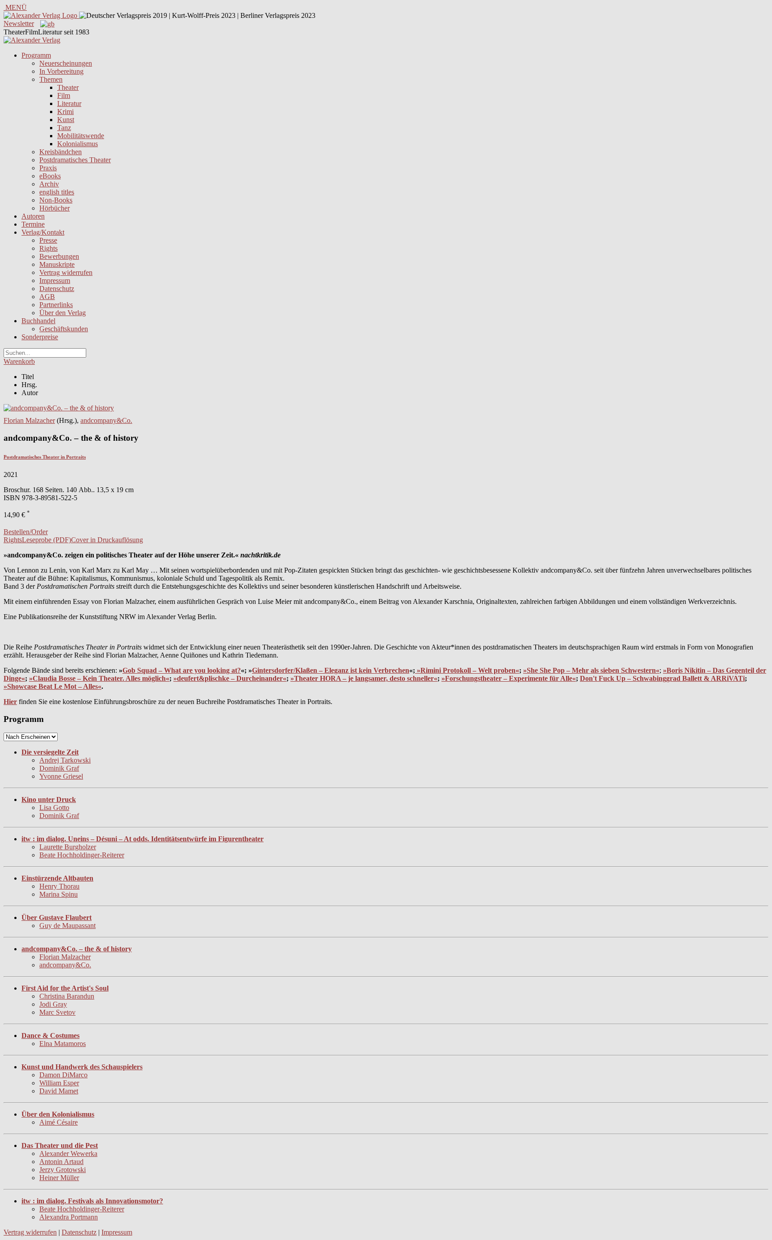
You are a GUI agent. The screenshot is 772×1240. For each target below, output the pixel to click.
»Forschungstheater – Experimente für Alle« (508, 678)
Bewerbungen (59, 256)
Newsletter (19, 23)
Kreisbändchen (60, 152)
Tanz (64, 127)
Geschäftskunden (63, 329)
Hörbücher (54, 208)
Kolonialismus (77, 144)
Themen (51, 79)
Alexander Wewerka (68, 1153)
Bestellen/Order (26, 532)
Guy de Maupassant (67, 925)
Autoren (33, 216)
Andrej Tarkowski (65, 760)
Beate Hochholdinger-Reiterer (81, 855)
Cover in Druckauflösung (107, 540)
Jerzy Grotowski (62, 1169)
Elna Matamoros (62, 1043)
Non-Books (55, 200)
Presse (48, 240)
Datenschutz (56, 288)
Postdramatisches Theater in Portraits (45, 457)
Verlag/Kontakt (42, 232)
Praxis (48, 168)
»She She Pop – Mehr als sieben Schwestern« (591, 670)
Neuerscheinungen (65, 63)
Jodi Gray (53, 1004)
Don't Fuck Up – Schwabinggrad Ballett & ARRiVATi (662, 678)
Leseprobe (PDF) (46, 540)
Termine (33, 224)
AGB (47, 296)
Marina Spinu (58, 894)
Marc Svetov (57, 1012)
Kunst (65, 119)
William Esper (59, 1083)
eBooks (50, 176)
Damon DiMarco (63, 1075)
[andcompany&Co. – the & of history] (59, 408)
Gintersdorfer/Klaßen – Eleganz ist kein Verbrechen (330, 670)
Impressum (54, 280)
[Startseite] (32, 40)
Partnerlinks (56, 304)
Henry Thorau (59, 886)
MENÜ (15, 7)
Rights (48, 248)
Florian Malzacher (29, 420)
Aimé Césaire (58, 1122)
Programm (36, 55)
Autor (29, 392)
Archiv (49, 184)
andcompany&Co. (106, 420)
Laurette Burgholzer (67, 847)
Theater (68, 87)
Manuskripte (57, 264)
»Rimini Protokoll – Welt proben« (468, 670)
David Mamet (58, 1091)
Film (63, 95)
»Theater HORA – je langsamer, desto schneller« (363, 678)
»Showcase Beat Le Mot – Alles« (52, 686)
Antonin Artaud (61, 1161)
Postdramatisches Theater (75, 160)
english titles (56, 192)
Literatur (69, 103)
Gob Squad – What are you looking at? (181, 670)
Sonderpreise (39, 337)
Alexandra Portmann (68, 1217)
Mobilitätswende (80, 135)
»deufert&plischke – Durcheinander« (229, 678)
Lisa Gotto (54, 807)
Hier (10, 701)
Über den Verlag (62, 312)
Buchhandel (38, 321)
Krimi (65, 111)
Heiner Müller (59, 1177)
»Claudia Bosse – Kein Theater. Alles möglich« (99, 678)
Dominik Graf (59, 768)
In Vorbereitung (61, 71)
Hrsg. (29, 384)
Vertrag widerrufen (65, 272)
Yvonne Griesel (61, 776)
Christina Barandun (66, 996)
